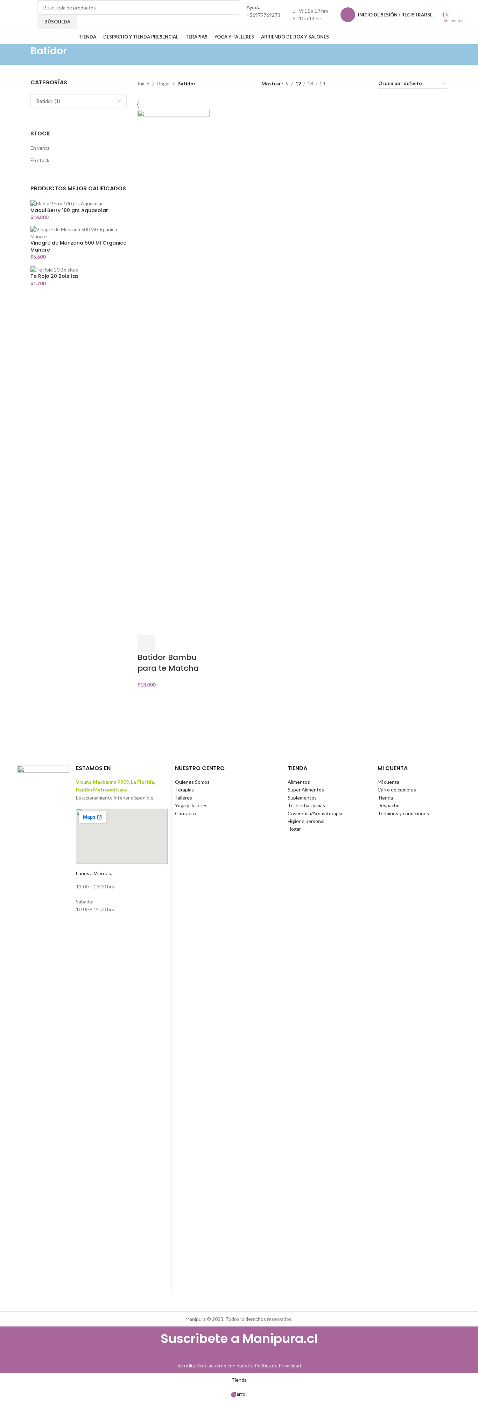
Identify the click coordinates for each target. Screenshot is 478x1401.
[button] (146, 643)
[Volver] (21, 55)
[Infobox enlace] (239, 22)
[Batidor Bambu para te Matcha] (174, 372)
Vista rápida (165, 643)
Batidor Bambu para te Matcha (168, 663)
